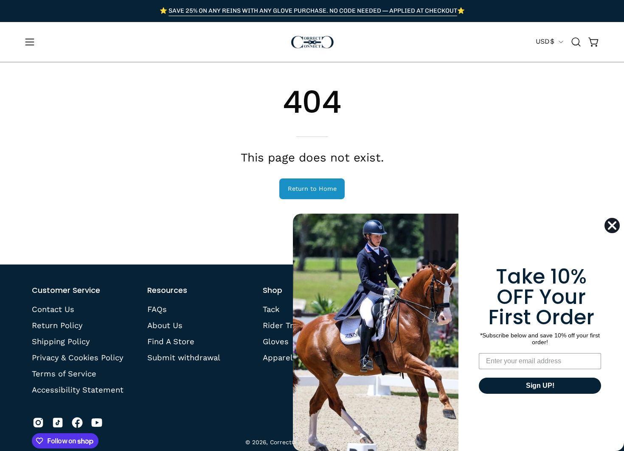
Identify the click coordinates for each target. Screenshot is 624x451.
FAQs (157, 309)
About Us (165, 325)
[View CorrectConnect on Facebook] (77, 422)
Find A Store (170, 341)
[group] (312, 11)
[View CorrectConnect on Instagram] (38, 422)
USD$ (545, 41)
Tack (271, 309)
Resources (167, 290)
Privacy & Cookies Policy (77, 357)
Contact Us (53, 309)
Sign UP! (540, 385)
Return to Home (312, 188)
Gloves (276, 341)
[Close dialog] (612, 225)
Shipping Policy (61, 341)
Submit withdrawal (183, 357)
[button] (576, 42)
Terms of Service (64, 373)
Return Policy (57, 325)
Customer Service (66, 290)
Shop (272, 290)
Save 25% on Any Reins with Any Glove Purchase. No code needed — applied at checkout (313, 10)
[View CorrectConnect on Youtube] (96, 422)
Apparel (278, 357)
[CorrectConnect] (312, 42)
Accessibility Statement (78, 389)
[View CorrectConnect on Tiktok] (57, 422)
